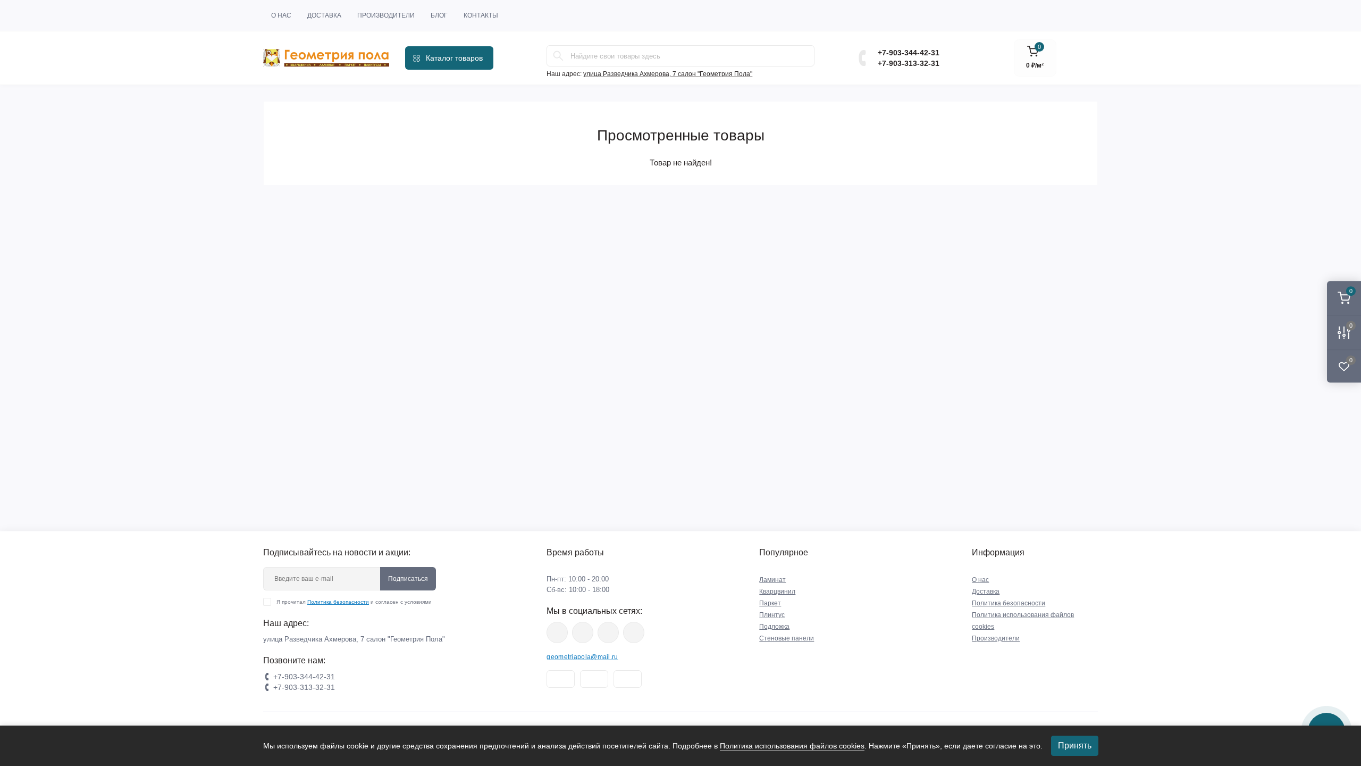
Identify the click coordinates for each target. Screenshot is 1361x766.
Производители (386, 15)
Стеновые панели (786, 638)
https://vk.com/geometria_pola (608, 632)
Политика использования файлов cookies (792, 746)
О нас (281, 15)
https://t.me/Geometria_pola (633, 632)
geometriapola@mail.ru (582, 657)
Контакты (481, 15)
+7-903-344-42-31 (908, 52)
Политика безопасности (338, 602)
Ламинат (772, 580)
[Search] (558, 55)
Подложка (774, 626)
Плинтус (772, 615)
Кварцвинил (777, 591)
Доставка (324, 15)
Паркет (770, 603)
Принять (1074, 745)
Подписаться (408, 578)
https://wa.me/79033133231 (582, 632)
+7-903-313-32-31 (908, 63)
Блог (439, 15)
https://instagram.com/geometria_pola (557, 632)
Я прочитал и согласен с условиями (354, 602)
